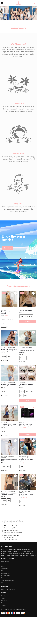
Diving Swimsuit (6, 567)
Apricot (4, 353)
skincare (21, 416)
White (3, 385)
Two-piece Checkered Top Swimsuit (26, 346)
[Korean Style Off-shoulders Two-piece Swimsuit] (9, 474)
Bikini (22, 342)
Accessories (22, 376)
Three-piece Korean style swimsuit (8, 312)
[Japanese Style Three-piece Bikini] (9, 440)
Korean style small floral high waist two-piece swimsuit (8, 345)
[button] (34, 3)
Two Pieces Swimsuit (9, 342)
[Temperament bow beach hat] (26, 367)
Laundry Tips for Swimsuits (9, 583)
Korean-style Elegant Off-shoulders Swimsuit (8, 379)
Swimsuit (26, 449)
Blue (26, 385)
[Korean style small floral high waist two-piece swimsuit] (9, 333)
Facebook (4, 590)
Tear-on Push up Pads (25, 306)
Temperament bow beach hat (26, 379)
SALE (5, 308)
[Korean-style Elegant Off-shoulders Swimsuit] (9, 367)
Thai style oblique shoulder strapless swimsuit (8, 418)
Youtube (3, 599)
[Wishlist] (15, 293)
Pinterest (4, 597)
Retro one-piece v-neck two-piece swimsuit (25, 487)
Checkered (22, 352)
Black (3, 319)
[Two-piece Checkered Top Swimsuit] (26, 333)
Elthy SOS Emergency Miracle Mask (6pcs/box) (26, 418)
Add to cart (26, 316)
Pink (3, 323)
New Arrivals (5, 555)
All (2, 308)
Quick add (3, 322)
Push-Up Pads (24, 304)
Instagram (4, 594)
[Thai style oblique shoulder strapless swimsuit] (9, 407)
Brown (31, 385)
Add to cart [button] (26, 428)
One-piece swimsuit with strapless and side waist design (26, 452)
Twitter (3, 592)
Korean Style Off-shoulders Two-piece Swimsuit (9, 486)
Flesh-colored (27, 311)
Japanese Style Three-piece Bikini (7, 452)
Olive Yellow (10, 319)
